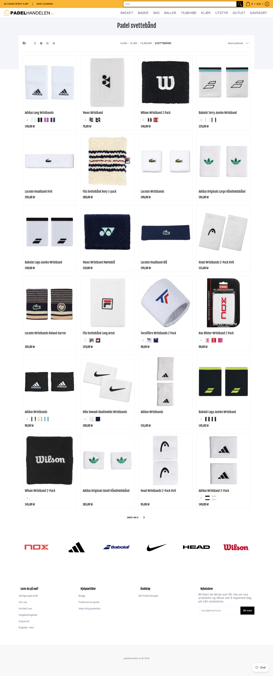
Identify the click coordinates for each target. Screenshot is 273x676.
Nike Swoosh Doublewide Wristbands (105, 412)
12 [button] (35, 43)
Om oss (23, 602)
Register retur (26, 627)
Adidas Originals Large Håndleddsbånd (222, 191)
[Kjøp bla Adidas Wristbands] (49, 381)
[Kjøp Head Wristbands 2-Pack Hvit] (223, 232)
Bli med (247, 610)
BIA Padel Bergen (148, 595)
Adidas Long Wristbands (39, 113)
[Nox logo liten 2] (37, 547)
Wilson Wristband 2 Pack (155, 113)
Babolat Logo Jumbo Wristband (43, 262)
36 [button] (47, 43)
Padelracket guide (89, 602)
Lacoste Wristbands (152, 191)
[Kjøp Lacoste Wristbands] (165, 161)
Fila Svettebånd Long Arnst (99, 333)
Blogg (82, 595)
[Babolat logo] (117, 547)
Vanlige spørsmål (28, 595)
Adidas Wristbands (36, 412)
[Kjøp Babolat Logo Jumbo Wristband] (49, 232)
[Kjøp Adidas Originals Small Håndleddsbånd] (107, 460)
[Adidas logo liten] (77, 547)
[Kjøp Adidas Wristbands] (165, 381)
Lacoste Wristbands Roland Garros (45, 333)
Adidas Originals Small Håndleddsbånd (106, 491)
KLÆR (133, 43)
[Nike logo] (156, 547)
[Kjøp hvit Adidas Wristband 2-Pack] (223, 460)
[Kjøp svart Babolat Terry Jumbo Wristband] (223, 82)
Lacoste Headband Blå (154, 262)
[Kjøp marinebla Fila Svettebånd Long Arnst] (107, 303)
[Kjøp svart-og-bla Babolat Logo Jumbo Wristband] (223, 381)
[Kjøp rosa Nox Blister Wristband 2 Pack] (223, 303)
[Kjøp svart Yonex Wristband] (107, 82)
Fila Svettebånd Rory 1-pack (99, 191)
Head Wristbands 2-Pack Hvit (216, 262)
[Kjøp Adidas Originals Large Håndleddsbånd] (223, 161)
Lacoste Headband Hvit (38, 191)
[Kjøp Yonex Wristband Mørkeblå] (107, 232)
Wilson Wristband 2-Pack (40, 491)
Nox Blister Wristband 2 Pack (216, 333)
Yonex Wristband (93, 113)
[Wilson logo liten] (236, 547)
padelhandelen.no (132, 658)
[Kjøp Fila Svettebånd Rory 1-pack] (107, 161)
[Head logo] (196, 547)
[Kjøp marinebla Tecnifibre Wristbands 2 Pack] (165, 303)
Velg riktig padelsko (90, 608)
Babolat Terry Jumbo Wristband (218, 113)
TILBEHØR (146, 43)
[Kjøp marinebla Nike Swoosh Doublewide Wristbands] (107, 381)
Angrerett (24, 621)
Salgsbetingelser (28, 614)
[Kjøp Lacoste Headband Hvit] (49, 161)
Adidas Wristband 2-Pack (214, 491)
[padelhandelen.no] (29, 13)
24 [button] (41, 43)
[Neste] (144, 517)
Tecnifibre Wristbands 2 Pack (158, 333)
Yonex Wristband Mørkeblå (99, 262)
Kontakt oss (25, 608)
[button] (253, 4)
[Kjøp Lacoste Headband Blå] (165, 232)
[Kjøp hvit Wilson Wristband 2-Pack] (49, 460)
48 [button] (54, 43)
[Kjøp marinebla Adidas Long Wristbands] (49, 82)
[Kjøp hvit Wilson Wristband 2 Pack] (165, 82)
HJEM (123, 43)
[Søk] (240, 4)
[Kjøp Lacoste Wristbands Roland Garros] (49, 303)
